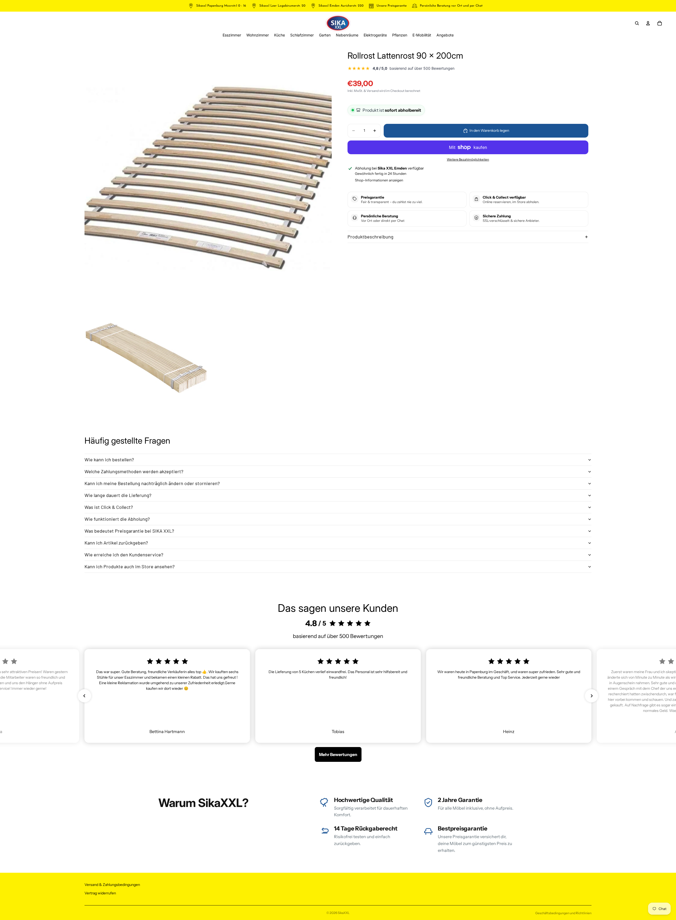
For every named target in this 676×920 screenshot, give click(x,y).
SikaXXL (344, 913)
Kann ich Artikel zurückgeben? (116, 543)
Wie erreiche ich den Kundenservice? (123, 554)
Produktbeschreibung (370, 237)
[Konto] (648, 23)
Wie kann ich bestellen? (109, 459)
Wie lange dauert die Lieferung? (117, 495)
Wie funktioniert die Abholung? (117, 519)
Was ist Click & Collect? (108, 507)
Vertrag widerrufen (100, 893)
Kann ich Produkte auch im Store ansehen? (129, 566)
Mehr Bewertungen (338, 754)
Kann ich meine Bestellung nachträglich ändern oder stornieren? (152, 483)
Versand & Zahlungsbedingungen (112, 884)
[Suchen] (637, 23)
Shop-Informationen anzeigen (379, 180)
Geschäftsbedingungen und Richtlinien (563, 913)
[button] (84, 695)
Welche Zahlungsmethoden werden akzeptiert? (133, 471)
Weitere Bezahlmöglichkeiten (468, 159)
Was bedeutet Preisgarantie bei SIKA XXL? (129, 531)
